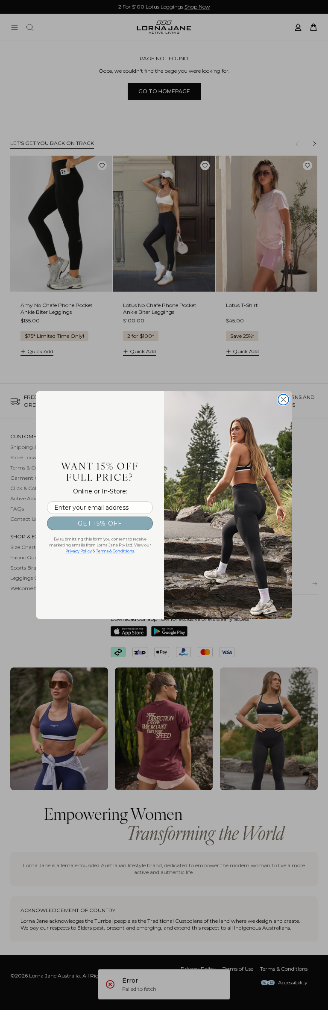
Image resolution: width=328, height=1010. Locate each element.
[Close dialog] (283, 399)
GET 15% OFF (100, 523)
